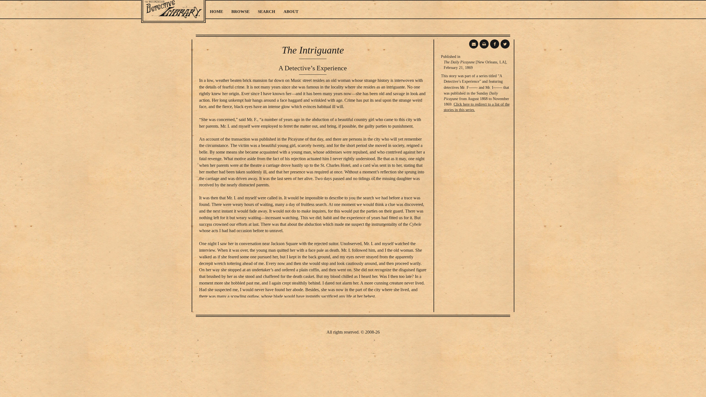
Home (216, 11)
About (291, 11)
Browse (240, 11)
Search (266, 11)
